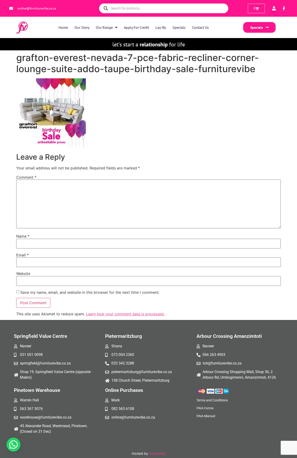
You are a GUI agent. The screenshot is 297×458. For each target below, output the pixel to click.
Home (63, 27)
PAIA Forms (205, 408)
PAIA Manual (206, 416)
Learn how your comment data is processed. (125, 314)
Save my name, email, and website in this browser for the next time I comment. (89, 292)
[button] (13, 445)
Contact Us (200, 27)
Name (22, 236)
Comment (26, 177)
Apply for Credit (136, 27)
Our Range (104, 27)
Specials (179, 27)
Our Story (81, 27)
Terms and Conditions (212, 400)
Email (22, 255)
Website (23, 273)
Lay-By (160, 27)
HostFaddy (156, 453)
